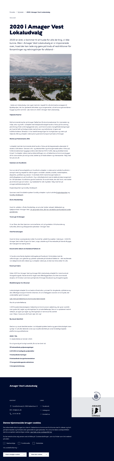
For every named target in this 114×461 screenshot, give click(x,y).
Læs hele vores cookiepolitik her (41, 432)
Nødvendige (11, 443)
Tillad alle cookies (37, 454)
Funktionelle (25, 443)
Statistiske (39, 443)
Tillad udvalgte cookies (12, 454)
